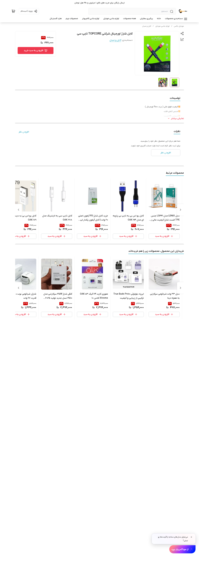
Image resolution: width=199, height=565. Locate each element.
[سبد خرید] (13, 11)
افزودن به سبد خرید (33, 50)
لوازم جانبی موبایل (162, 26)
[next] (18, 210)
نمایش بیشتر (177, 118)
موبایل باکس (179, 26)
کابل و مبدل (146, 26)
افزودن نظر (24, 131)
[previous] (180, 210)
